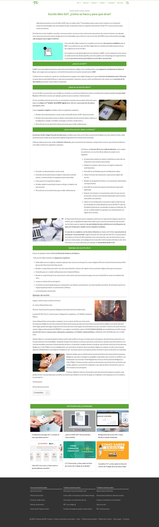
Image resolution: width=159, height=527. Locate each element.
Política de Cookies (105, 519)
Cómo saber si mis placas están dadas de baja (78, 495)
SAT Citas (120, 3)
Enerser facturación (37, 504)
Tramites (102, 3)
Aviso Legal (117, 519)
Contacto (126, 519)
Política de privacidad (89, 519)
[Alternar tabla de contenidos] (46, 392)
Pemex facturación (36, 495)
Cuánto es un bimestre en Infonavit (108, 500)
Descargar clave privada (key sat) (74, 491)
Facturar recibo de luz (37, 500)
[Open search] (127, 3)
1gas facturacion (36, 491)
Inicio (78, 519)
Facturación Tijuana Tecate (39, 509)
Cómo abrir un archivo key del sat (74, 500)
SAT (78, 3)
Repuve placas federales (105, 491)
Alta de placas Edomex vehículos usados (110, 495)
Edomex (93, 3)
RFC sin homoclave (103, 509)
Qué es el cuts (101, 504)
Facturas (85, 3)
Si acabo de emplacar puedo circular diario (77, 509)
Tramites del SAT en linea (76, 11)
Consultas (111, 3)
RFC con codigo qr (69, 504)
